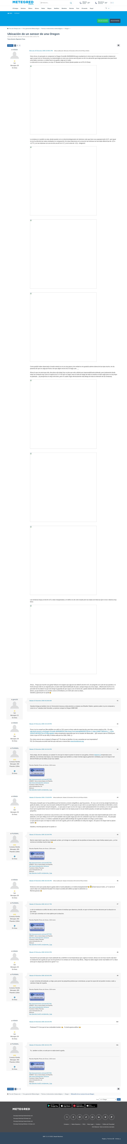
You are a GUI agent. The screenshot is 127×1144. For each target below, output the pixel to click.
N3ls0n (15, 50)
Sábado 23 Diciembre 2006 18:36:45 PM (40, 975)
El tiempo (15, 8)
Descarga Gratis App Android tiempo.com (23, 1115)
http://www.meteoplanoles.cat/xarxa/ (39, 782)
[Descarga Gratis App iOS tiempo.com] (66, 1106)
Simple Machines (58, 1136)
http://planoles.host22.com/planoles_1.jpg (40, 789)
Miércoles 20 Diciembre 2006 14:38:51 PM (41, 50)
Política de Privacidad (108, 1124)
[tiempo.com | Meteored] (21, 1108)
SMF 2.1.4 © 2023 (48, 1136)
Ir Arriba (10, 1088)
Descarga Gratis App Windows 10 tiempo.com (24, 1124)
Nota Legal (90, 1124)
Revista (71, 8)
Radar (43, 8)
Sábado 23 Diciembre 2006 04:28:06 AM (40, 700)
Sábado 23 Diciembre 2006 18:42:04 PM (40, 1021)
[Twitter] (67, 1117)
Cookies (98, 1124)
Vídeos (30, 8)
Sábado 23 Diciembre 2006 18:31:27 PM (40, 904)
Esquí (91, 8)
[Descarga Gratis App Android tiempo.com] (53, 1106)
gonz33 (15, 699)
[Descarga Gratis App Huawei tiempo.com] (78, 1106)
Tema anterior (11, 39)
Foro (77, 8)
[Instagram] (80, 1117)
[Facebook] (73, 1117)
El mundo (84, 8)
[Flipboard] (111, 1117)
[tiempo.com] (23, 3)
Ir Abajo (10, 45)
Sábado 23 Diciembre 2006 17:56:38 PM (40, 797)
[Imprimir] (118, 45)
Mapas (49, 8)
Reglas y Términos (107, 1138)
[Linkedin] (99, 1117)
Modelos (64, 8)
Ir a (97, 1099)
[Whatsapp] (92, 1117)
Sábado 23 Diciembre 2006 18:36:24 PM (40, 952)
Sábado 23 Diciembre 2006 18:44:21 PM (40, 1045)
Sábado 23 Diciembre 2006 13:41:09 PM (40, 724)
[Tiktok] (86, 1117)
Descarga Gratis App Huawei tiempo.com (23, 1121)
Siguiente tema (20, 39)
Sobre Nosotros (76, 1124)
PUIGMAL (15, 748)
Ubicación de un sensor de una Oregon (33, 33)
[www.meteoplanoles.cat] (14, 771)
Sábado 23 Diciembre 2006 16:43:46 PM (40, 749)
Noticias (23, 8)
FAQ (84, 1124)
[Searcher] (71, 2)
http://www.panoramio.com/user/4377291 (40, 779)
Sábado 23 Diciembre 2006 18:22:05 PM (40, 880)
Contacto (66, 1124)
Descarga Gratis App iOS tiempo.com (22, 1118)
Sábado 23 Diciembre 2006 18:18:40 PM (40, 834)
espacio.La (97, 755)
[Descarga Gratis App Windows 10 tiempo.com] (91, 1106)
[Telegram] (105, 1117)
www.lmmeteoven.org (77, 741)
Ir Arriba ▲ (118, 1138)
